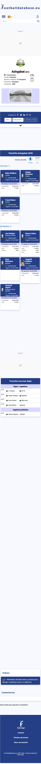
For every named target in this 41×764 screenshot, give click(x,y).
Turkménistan (11, 75)
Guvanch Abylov (8, 286)
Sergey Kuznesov (29, 173)
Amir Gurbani (12, 400)
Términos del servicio (21, 737)
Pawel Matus (10, 200)
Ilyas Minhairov (9, 260)
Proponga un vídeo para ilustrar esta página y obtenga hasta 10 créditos (20, 681)
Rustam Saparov (13, 414)
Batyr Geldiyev (10, 173)
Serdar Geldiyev (13, 395)
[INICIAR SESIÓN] (37, 16)
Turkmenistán (12, 178)
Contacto (21, 733)
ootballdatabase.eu (22, 8)
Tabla (37, 162)
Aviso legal (21, 728)
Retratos (30, 162)
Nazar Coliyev (30, 233)
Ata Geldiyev (10, 233)
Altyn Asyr (25, 400)
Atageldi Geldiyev (28, 260)
